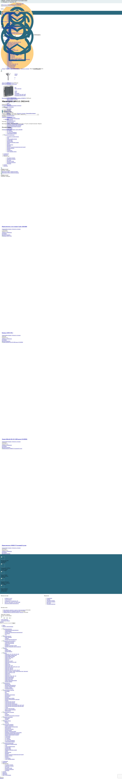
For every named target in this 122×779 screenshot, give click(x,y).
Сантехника (7, 737)
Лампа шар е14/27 (9, 679)
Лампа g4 (7, 659)
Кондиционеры (8, 730)
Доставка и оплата (51, 600)
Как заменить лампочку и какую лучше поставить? (14, 610)
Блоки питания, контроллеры (11, 726)
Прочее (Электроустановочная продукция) (14, 754)
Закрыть (2, 621)
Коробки (7, 753)
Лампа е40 (7, 673)
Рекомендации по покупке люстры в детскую (13, 612)
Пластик (7, 723)
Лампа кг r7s (8, 674)
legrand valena (8, 748)
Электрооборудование (15, 68)
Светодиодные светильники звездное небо (14, 706)
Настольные (7, 695)
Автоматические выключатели (11, 630)
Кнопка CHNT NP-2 (7, 333)
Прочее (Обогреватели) (10, 686)
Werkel (6, 751)
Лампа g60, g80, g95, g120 (10, 662)
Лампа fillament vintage (10, 656)
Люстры (7, 693)
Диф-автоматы (8, 631)
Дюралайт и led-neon (9, 642)
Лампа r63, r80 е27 (9, 669)
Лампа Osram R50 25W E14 (8, 82)
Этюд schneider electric (10, 759)
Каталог (8, 68)
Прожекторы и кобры (9, 698)
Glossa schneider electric (10, 746)
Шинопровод (8, 710)
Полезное (7, 770)
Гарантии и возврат (51, 601)
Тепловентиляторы (9, 688)
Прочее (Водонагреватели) (11, 639)
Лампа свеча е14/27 (9, 678)
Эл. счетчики (8, 739)
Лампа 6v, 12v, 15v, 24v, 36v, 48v (12, 654)
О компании (49, 598)
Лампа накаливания (9, 677)
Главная (3, 68)
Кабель (6, 649)
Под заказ (49, 602)
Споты (6, 707)
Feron (6, 713)
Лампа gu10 (7, 664)
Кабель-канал (8, 650)
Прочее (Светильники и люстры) (12, 699)
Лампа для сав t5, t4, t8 (10, 672)
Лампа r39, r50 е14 (9, 667)
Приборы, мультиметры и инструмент (13, 732)
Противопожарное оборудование (12, 733)
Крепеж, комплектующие (10, 731)
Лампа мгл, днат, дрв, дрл (10, 675)
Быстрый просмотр (6, 234)
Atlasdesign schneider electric (11, 744)
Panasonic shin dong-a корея (11, 750)
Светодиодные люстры (10, 701)
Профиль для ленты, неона (11, 645)
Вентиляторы (8, 727)
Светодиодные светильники (11, 703)
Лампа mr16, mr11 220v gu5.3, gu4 (12, 666)
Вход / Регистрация (7, 775)
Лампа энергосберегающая (11, 680)
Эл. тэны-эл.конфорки (10, 740)
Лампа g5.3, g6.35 (9, 661)
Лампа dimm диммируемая (11, 655)
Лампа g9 (7, 663)
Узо (6, 634)
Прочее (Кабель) (8, 651)
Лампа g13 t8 (8, 658)
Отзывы (48, 599)
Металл (6, 721)
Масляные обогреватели (10, 685)
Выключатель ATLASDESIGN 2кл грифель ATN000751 (14, 98)
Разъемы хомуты (8, 755)
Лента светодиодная (9, 643)
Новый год (7, 644)
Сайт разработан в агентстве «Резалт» (5, 620)
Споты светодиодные (9, 708)
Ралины (6, 700)
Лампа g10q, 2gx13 (9, 657)
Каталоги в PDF (8, 768)
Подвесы (7, 697)
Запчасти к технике (25, 68)
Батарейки (7, 718)
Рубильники (7, 735)
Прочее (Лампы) (8, 681)
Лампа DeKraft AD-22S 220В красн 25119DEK (14, 439)
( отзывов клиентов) (6, 105)
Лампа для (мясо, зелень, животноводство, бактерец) (16, 671)
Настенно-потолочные (10, 694)
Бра (6, 692)
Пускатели (7, 633)
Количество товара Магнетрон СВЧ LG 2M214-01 (14, 114)
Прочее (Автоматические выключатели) (13, 632)
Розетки (7, 756)
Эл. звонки (7, 738)
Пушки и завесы (8, 687)
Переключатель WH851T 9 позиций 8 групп (14, 545)
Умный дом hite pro (9, 725)
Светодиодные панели (10, 702)
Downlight (7, 691)
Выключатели (8, 752)
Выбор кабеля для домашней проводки (11, 611)
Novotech (7, 714)
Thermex (7, 638)
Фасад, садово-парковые (10, 709)
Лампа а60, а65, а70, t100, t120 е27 (12, 670)
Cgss (6, 745)
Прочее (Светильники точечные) (12, 715)
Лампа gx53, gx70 (9, 665)
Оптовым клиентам (51, 604)
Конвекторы (7, 684)
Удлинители (7, 758)
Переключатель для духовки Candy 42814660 (14, 226)
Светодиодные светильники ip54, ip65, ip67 (14, 705)
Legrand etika (8, 747)
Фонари (7, 719)
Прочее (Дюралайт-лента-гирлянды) (13, 646)
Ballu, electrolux (8, 637)
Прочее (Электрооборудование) (12, 734)
